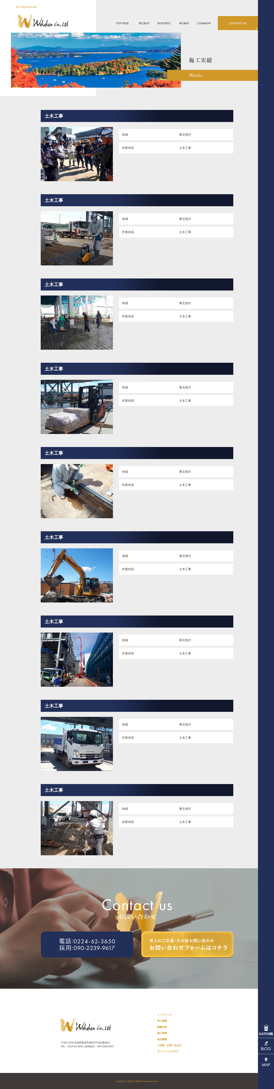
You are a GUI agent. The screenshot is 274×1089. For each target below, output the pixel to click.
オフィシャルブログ (168, 1051)
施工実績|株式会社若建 (26, 7)
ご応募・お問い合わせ (238, 23)
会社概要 (205, 23)
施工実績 (183, 23)
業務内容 (164, 23)
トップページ (122, 23)
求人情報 (145, 23)
